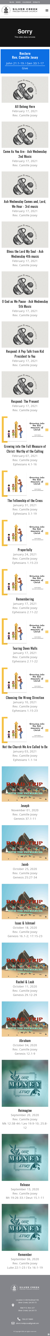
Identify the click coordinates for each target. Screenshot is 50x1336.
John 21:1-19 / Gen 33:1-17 (25, 63)
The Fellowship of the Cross (25, 500)
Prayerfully (25, 549)
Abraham (25, 1040)
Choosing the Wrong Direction (25, 697)
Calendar (26, 2)
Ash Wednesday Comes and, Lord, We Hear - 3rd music (25, 204)
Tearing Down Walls (25, 648)
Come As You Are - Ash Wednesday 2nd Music (25, 154)
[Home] (19, 10)
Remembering (25, 599)
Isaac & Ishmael (25, 923)
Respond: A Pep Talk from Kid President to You (25, 354)
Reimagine (25, 1110)
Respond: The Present (25, 401)
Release (25, 1184)
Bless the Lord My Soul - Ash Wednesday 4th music (25, 254)
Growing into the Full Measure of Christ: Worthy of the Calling (25, 449)
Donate (36, 2)
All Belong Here (25, 106)
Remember (25, 1254)
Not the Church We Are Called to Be (25, 746)
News (18, 2)
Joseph (25, 805)
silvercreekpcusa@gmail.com (27, 1323)
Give (25, 68)
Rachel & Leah (25, 981)
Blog (12, 2)
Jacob (25, 864)
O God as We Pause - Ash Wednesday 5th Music (25, 304)
